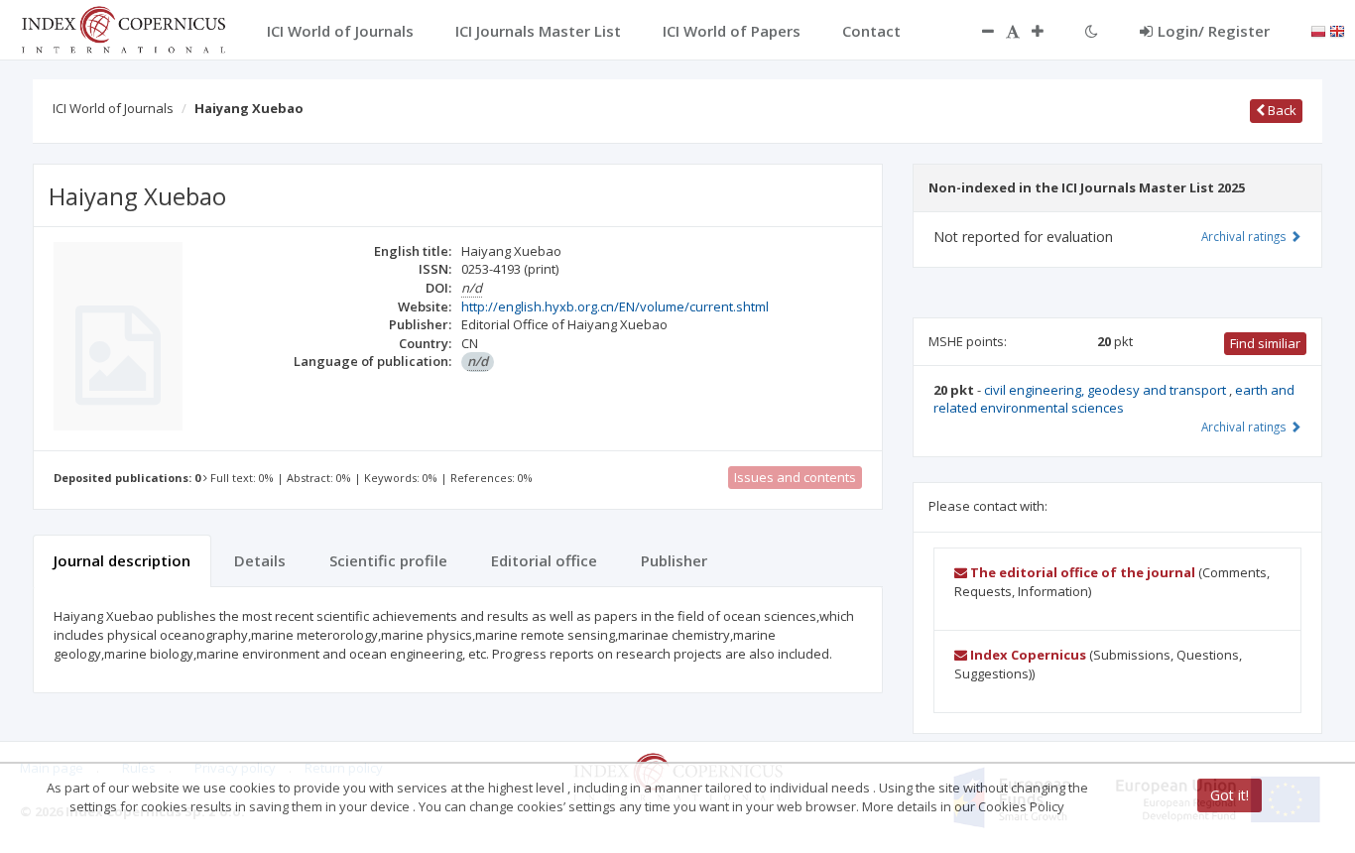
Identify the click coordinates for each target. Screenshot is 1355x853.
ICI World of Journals (113, 108)
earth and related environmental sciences (1113, 399)
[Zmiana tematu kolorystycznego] (1091, 31)
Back (1280, 110)
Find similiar (1265, 343)
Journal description (122, 560)
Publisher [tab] (674, 560)
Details (260, 560)
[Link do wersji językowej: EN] (1337, 30)
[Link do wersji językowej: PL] (1318, 30)
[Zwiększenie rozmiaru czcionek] (1047, 31)
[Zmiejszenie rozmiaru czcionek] (978, 31)
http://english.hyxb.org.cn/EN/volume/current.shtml (615, 306)
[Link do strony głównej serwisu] (123, 28)
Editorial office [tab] (544, 560)
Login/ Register (1214, 31)
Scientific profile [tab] (388, 560)
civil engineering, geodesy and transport (1106, 390)
